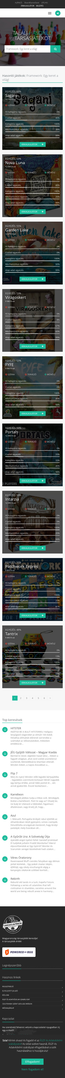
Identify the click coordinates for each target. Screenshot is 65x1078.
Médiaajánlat (8, 1008)
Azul (13, 815)
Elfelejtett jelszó (10, 991)
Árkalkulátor (27, 6)
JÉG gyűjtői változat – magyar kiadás (34, 752)
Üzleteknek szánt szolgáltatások (17, 1004)
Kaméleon (17, 794)
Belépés (40, 6)
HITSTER (16, 728)
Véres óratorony (21, 857)
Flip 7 (14, 773)
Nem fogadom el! (32, 1069)
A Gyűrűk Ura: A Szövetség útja (30, 836)
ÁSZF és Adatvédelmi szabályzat (16, 999)
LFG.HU (44, 2)
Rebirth (15, 878)
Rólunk (5, 995)
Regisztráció (8, 986)
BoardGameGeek (31, 2)
